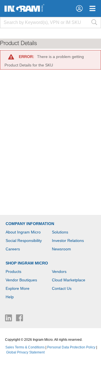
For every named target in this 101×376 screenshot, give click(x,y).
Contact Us (62, 288)
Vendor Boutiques (21, 280)
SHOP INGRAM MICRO (27, 263)
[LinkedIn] (9, 319)
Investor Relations (68, 240)
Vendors (59, 271)
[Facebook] (19, 319)
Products (13, 271)
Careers (13, 249)
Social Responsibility (24, 240)
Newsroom (61, 249)
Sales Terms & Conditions (25, 347)
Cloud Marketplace (68, 280)
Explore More (17, 288)
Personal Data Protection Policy (71, 347)
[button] (79, 8)
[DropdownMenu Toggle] (92, 8)
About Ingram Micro (23, 232)
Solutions (60, 232)
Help (10, 297)
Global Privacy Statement (25, 352)
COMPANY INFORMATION (30, 223)
